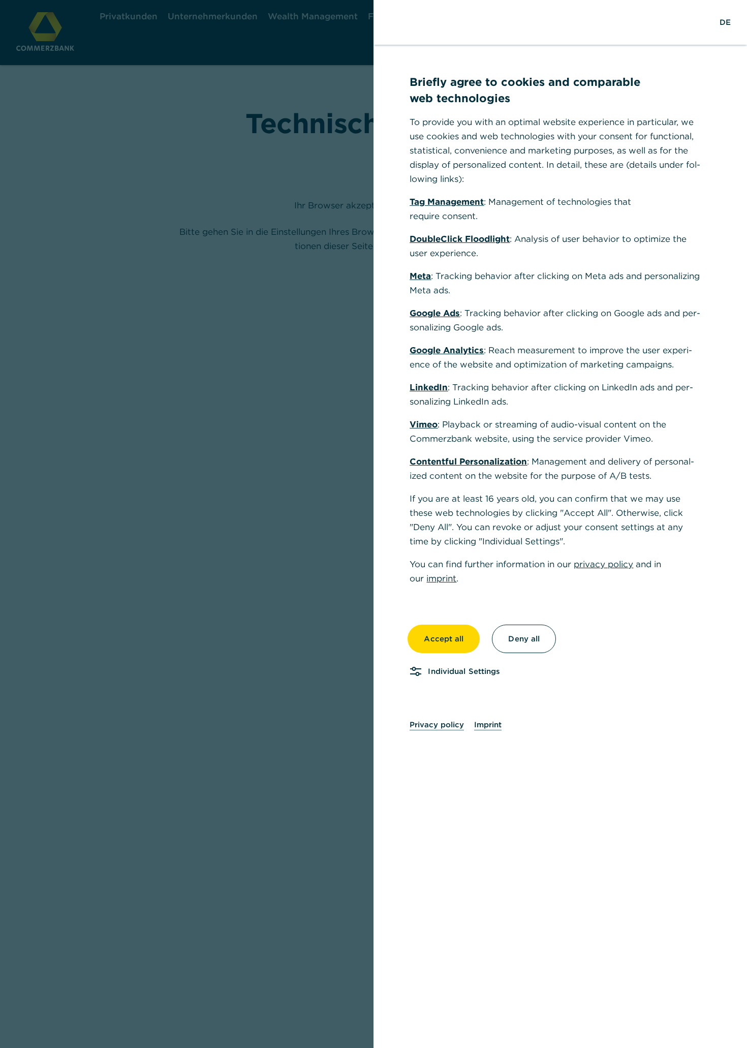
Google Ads (435, 313)
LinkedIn (429, 387)
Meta (420, 276)
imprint (441, 578)
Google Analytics (447, 350)
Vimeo (424, 424)
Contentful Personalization (468, 461)
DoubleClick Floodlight (460, 238)
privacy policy (603, 564)
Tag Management (447, 201)
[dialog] (373, 524)
